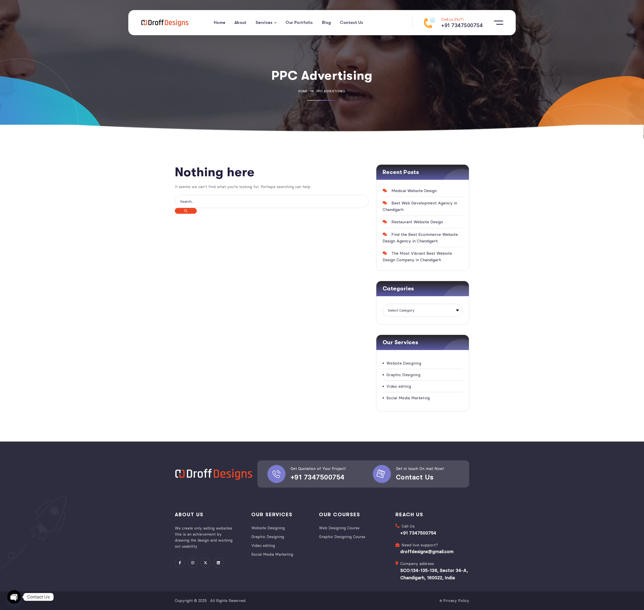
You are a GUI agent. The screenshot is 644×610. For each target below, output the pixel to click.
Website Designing (403, 363)
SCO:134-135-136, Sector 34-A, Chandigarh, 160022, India (434, 574)
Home (303, 91)
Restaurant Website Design (417, 221)
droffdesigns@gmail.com (427, 551)
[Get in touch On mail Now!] (382, 474)
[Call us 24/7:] (429, 22)
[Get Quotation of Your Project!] (276, 474)
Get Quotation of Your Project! (318, 468)
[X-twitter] (205, 563)
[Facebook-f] (180, 563)
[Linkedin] (218, 563)
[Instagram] (192, 563)
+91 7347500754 (318, 477)
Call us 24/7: (452, 19)
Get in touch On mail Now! (420, 468)
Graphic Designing (403, 374)
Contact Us (415, 477)
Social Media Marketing (408, 398)
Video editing (398, 386)
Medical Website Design (414, 190)
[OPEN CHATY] (14, 597)
